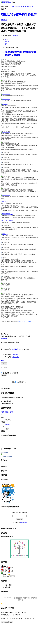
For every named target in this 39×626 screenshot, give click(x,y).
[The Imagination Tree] (19, 558)
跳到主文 (4, 20)
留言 (18, 349)
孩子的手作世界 (4, 452)
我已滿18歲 (5, 622)
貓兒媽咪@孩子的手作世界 (19, 14)
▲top (2, 360)
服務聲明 (20, 600)
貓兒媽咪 (4, 338)
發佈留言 (4, 375)
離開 (11, 622)
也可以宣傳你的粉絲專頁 (6, 456)
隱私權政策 (33, 598)
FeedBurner (23, 522)
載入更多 (4, 363)
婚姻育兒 (16, 35)
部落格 (7, 42)
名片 (6, 44)
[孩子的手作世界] (1, 454)
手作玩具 (15, 357)
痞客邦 (14, 349)
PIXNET (9, 598)
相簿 (6, 39)
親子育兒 (15, 354)
